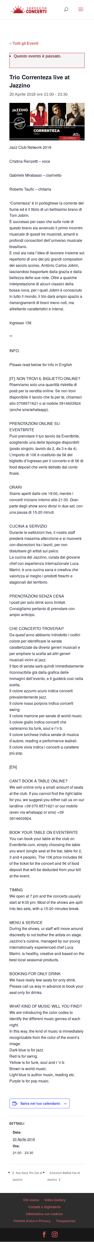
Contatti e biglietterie (44, 1207)
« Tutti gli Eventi (23, 43)
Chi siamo (31, 1200)
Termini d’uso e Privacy (32, 1221)
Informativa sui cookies (44, 1214)
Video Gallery (55, 1200)
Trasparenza (65, 1221)
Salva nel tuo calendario (40, 1103)
